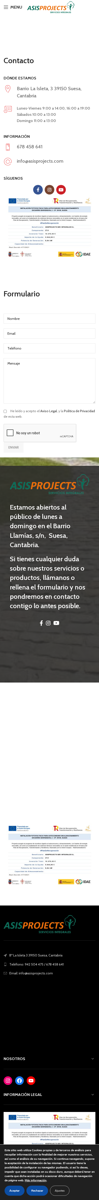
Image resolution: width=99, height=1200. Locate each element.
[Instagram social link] (90, 4)
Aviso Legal (48, 411)
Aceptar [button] (14, 1191)
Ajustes (60, 1191)
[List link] (49, 964)
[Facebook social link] (84, 4)
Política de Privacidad (79, 411)
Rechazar (37, 1191)
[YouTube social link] (87, 10)
